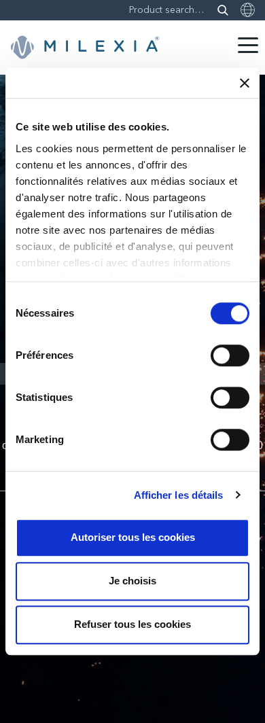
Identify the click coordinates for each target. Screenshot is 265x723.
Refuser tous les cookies (132, 624)
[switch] (230, 355)
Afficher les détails (179, 495)
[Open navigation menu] (248, 45)
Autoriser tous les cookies (133, 537)
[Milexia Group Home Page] (85, 47)
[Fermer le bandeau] (244, 83)
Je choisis (132, 580)
